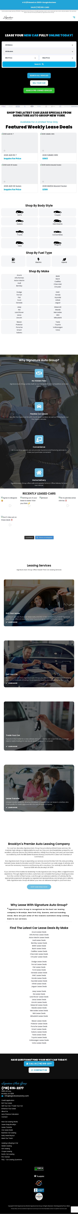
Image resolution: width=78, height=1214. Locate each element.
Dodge (19, 292)
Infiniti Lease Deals (39, 984)
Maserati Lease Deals (39, 1005)
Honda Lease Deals (39, 978)
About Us (5, 1111)
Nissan (19, 322)
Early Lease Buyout (8, 1135)
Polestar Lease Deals (39, 1023)
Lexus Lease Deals (39, 999)
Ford (19, 300)
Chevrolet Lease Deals (39, 954)
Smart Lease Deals (39, 1029)
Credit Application (8, 1100)
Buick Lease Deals (39, 948)
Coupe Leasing (7, 1151)
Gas (13, 262)
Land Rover (19, 312)
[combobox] (39, 45)
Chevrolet (58, 284)
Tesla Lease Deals (39, 1035)
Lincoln (19, 318)
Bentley (19, 286)
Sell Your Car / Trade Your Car (12, 1106)
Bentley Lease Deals (39, 943)
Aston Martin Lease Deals (39, 937)
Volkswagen (58, 327)
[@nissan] (49, 505)
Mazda (57, 310)
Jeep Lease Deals (39, 991)
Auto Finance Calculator (10, 1114)
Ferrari (19, 295)
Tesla (58, 322)
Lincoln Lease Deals (39, 1002)
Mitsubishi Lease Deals (39, 1016)
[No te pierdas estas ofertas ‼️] (68, 505)
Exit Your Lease (7, 1103)
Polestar (19, 324)
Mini (57, 315)
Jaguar (58, 303)
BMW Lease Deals (39, 946)
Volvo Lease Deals (39, 1043)
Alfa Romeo (19, 278)
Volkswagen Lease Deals (39, 1040)
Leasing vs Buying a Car (10, 1143)
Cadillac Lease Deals (39, 951)
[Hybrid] (64, 259)
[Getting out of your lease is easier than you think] (29, 505)
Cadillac (58, 281)
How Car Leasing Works (10, 1122)
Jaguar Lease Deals (39, 986)
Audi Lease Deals (39, 940)
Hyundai (58, 297)
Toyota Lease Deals (39, 1037)
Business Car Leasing (9, 1133)
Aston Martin (19, 280)
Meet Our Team (7, 1138)
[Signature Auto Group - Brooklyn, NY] (8, 17)
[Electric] (38, 259)
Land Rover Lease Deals (39, 997)
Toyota (58, 324)
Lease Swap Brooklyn (9, 1124)
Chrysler (57, 287)
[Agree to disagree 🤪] (10, 505)
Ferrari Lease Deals (39, 964)
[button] (39, 914)
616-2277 (13, 1088)
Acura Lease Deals (39, 932)
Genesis (19, 303)
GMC (58, 292)
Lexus (19, 315)
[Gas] (13, 259)
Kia (19, 310)
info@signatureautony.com (16, 1096)
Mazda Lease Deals (39, 1008)
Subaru (19, 332)
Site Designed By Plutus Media (62, 1206)
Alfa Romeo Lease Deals (39, 935)
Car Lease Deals (7, 1130)
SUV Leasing (6, 1149)
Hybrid (64, 262)
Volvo (58, 330)
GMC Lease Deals (39, 975)
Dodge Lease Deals (39, 961)
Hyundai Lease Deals (39, 981)
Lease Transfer (7, 1127)
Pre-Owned (6, 1157)
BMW (58, 276)
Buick (58, 279)
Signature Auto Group (36, 1206)
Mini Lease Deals (39, 1013)
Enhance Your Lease (9, 1109)
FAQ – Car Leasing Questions (12, 1160)
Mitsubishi (58, 318)
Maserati (57, 307)
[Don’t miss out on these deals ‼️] (10, 525)
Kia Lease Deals (39, 994)
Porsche (19, 327)
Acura (19, 275)
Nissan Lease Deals (39, 1021)
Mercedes (58, 312)
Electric (39, 262)
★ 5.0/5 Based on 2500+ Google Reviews (39, 2)
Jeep (19, 307)
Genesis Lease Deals (39, 972)
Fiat (19, 297)
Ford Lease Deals (39, 970)
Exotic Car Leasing (8, 1154)
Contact (5, 1117)
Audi (19, 283)
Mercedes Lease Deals (39, 1010)
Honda (57, 295)
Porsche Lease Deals (39, 1026)
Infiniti (57, 300)
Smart (19, 330)
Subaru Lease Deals (39, 1032)
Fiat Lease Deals (39, 967)
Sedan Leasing (7, 1146)
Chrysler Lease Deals (39, 957)
